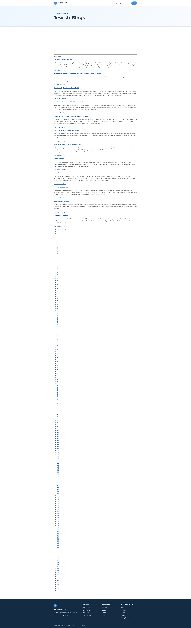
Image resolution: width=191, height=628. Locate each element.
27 (57, 282)
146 (58, 523)
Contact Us (124, 615)
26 (57, 280)
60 (57, 349)
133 (58, 497)
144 (58, 519)
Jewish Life (86, 612)
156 (58, 544)
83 (57, 396)
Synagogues (115, 3)
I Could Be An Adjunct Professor (64, 173)
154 (58, 540)
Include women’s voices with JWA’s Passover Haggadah (71, 116)
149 (58, 530)
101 (58, 432)
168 (58, 568)
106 (58, 442)
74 (57, 377)
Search (134, 3)
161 (58, 554)
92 (57, 414)
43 (57, 315)
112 (58, 454)
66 (57, 361)
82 (57, 394)
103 (58, 436)
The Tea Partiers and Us (61, 187)
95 (57, 420)
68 (57, 365)
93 (57, 416)
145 (58, 521)
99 (57, 428)
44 (57, 317)
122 (58, 475)
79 (57, 388)
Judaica (122, 3)
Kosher (128, 3)
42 (57, 313)
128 (58, 487)
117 (58, 465)
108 (58, 446)
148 (58, 528)
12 (57, 252)
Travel (103, 615)
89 (57, 408)
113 (58, 457)
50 (57, 329)
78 (57, 385)
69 (57, 367)
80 (57, 390)
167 (58, 566)
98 (57, 426)
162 (58, 556)
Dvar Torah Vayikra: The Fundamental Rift (66, 88)
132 (58, 495)
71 (57, 371)
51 (57, 331)
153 (58, 538)
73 (57, 375)
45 (57, 319)
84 (57, 398)
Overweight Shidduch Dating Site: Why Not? (67, 144)
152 (58, 536)
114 (58, 459)
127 (58, 485)
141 (58, 513)
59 (57, 347)
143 (58, 517)
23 (57, 274)
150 (58, 532)
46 (57, 321)
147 (58, 525)
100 (58, 430)
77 (57, 383)
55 (57, 339)
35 (57, 298)
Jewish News (86, 607)
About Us (123, 610)
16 (57, 260)
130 (58, 491)
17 (57, 262)
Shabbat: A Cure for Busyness (63, 59)
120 (58, 471)
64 (57, 357)
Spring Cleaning (59, 158)
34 (57, 296)
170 (58, 572)
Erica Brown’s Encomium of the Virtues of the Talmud (70, 102)
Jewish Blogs (86, 610)
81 (57, 392)
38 (57, 304)
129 (58, 489)
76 (57, 381)
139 (58, 509)
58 (57, 345)
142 (58, 515)
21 (57, 270)
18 (57, 264)
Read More (57, 70)
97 (57, 424)
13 (57, 254)
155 (58, 542)
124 (58, 479)
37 (57, 302)
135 (58, 501)
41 (57, 310)
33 (57, 294)
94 (57, 418)
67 (57, 363)
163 (58, 558)
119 (58, 469)
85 (57, 400)
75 (57, 379)
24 (57, 276)
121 (58, 473)
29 (57, 286)
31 (57, 290)
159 (58, 550)
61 (57, 351)
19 (57, 266)
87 (57, 404)
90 (57, 410)
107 (58, 444)
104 (58, 438)
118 (58, 467)
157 (58, 546)
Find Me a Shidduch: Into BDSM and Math (66, 130)
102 (58, 434)
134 (58, 499)
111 (58, 452)
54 (57, 337)
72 (57, 373)
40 (57, 308)
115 (58, 461)
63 (57, 355)
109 (58, 448)
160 (58, 552)
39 (57, 306)
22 (57, 272)
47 (57, 323)
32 (57, 292)
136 (58, 503)
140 (58, 511)
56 (57, 341)
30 (57, 288)
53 (57, 335)
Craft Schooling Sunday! (61, 201)
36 (57, 300)
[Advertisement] (98, 42)
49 (57, 327)
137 (58, 505)
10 (57, 248)
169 (58, 570)
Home (108, 3)
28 (57, 284)
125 (58, 481)
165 (58, 562)
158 (58, 548)
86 (57, 402)
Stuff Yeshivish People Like (62, 215)
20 (57, 268)
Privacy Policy (125, 618)
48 (57, 325)
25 (57, 278)
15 (57, 258)
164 (58, 560)
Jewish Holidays (87, 615)
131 (58, 493)
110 (58, 450)
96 (57, 422)
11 (57, 250)
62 (57, 353)
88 (57, 406)
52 (57, 333)
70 (57, 369)
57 (57, 343)
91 (57, 412)
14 (57, 256)
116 (58, 463)
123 (58, 477)
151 (58, 534)
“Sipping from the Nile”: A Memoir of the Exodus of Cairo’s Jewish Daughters (77, 73)
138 (58, 507)
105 (58, 440)
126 (58, 483)
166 (58, 564)
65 (57, 359)
